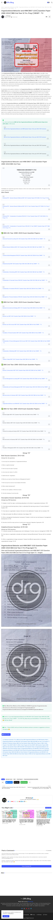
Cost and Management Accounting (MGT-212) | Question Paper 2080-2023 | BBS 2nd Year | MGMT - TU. (25, 378)
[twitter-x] (24, 908)
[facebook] (8, 801)
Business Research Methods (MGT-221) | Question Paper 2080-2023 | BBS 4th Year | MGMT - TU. (23, 247)
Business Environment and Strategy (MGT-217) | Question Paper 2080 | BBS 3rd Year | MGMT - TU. (24, 307)
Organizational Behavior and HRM (11, 7)
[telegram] (22, 801)
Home (2, 7)
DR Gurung (29, 798)
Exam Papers (19, 779)
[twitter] (10, 801)
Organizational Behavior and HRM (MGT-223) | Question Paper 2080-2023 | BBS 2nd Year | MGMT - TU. (25, 403)
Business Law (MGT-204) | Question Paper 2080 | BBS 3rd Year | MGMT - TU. (19, 316)
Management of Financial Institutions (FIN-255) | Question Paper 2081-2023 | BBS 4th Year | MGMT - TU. (25, 296)
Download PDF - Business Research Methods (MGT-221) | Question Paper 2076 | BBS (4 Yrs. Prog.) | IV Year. (26, 198)
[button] (48, 2)
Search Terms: (7, 734)
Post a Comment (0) (26, 866)
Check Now (10, 913)
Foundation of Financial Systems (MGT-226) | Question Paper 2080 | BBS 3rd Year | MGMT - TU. (23, 332)
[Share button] (30, 782)
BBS (14, 779)
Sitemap (39, 914)
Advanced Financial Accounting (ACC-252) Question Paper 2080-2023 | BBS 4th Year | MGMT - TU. (24, 238)
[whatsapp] (17, 801)
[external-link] (15, 801)
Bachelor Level (9, 779)
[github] (24, 801)
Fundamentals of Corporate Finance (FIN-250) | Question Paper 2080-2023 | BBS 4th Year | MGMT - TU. (25, 280)
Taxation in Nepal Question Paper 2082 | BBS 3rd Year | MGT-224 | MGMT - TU (9, 821)
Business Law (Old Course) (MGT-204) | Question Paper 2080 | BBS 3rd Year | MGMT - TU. (22, 324)
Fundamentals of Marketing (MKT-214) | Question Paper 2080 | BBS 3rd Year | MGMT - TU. (22, 351)
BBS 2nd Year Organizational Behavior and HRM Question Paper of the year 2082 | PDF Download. (25, 128)
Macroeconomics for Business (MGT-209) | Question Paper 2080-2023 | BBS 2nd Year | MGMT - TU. (24, 395)
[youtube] (12, 801)
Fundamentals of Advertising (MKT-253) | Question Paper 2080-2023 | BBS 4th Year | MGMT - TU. (24, 272)
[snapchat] (26, 801)
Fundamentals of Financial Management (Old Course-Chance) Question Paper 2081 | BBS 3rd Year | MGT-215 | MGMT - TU (43, 822)
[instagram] (13, 801)
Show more (48, 807)
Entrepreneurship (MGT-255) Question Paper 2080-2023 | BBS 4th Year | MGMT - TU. (21, 263)
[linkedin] (21, 801)
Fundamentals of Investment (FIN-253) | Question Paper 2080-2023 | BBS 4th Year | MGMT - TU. (23, 288)
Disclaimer (26, 914)
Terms (45, 914)
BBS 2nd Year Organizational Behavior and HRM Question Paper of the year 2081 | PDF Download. (25, 137)
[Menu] (1, 2)
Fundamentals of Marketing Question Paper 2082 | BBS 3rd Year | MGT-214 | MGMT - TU (26, 821)
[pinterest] (19, 801)
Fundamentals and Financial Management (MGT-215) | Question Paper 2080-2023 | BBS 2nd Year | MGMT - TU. (26, 387)
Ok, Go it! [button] (6, 916)
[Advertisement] (26, 29)
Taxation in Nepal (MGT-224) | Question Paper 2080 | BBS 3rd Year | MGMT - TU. (20, 359)
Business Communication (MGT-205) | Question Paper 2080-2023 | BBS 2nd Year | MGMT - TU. (23, 370)
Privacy (33, 914)
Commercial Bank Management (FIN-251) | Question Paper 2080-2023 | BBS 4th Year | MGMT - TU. (24, 255)
